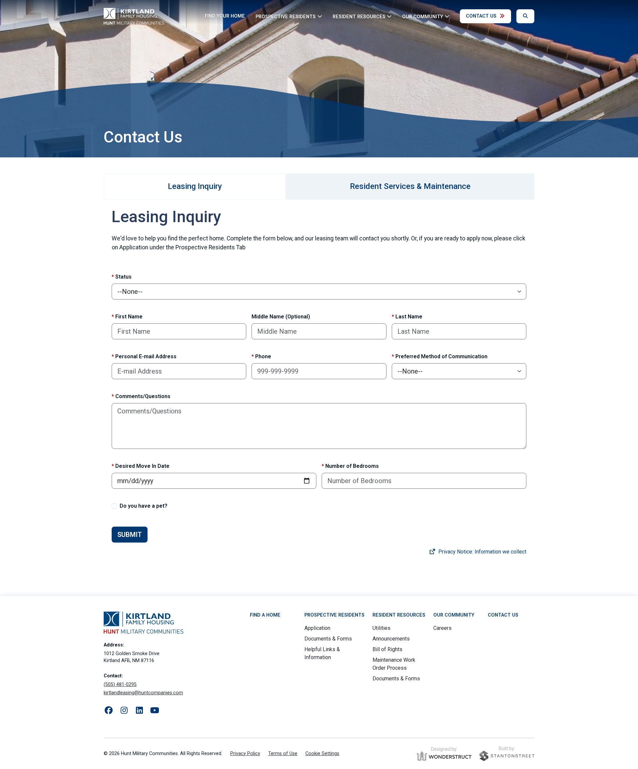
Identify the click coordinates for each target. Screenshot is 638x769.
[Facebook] (109, 711)
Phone (261, 356)
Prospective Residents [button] (286, 16)
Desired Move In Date (140, 466)
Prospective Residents (334, 615)
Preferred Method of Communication (439, 356)
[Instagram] (124, 711)
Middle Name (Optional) (281, 316)
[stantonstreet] (506, 756)
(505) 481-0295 (120, 684)
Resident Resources (398, 615)
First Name (127, 316)
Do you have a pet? (143, 506)
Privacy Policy (245, 753)
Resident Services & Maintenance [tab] (410, 186)
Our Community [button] (422, 16)
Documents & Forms (328, 639)
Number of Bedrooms (350, 466)
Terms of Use (282, 753)
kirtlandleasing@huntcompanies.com (143, 693)
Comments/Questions (141, 396)
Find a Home (265, 615)
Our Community (453, 615)
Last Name (407, 316)
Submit (129, 535)
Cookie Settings (322, 753)
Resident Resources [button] (359, 16)
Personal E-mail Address (144, 356)
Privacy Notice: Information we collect (481, 552)
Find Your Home (225, 16)
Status (122, 277)
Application (317, 628)
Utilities (381, 628)
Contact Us (481, 16)
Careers (442, 628)
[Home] (134, 16)
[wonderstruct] (444, 756)
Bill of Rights (387, 649)
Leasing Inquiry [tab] (195, 186)
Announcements (391, 639)
